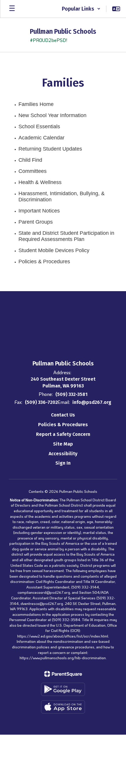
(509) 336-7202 (41, 402)
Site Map (63, 444)
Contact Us (63, 415)
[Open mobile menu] (12, 9)
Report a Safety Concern (63, 434)
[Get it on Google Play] (63, 689)
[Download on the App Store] (63, 707)
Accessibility (63, 453)
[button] (81, 9)
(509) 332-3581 (71, 394)
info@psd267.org (91, 402)
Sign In (63, 463)
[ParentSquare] (63, 673)
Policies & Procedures (63, 424)
